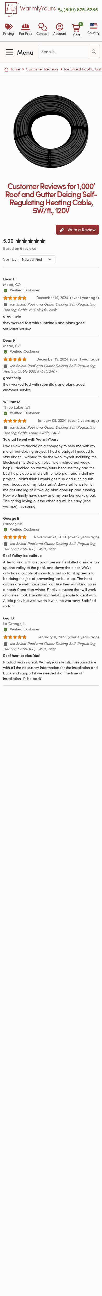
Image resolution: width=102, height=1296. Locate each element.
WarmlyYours (38, 8)
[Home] (12, 9)
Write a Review (80, 229)
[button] (42, 30)
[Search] (94, 51)
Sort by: (10, 259)
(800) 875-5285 (81, 9)
